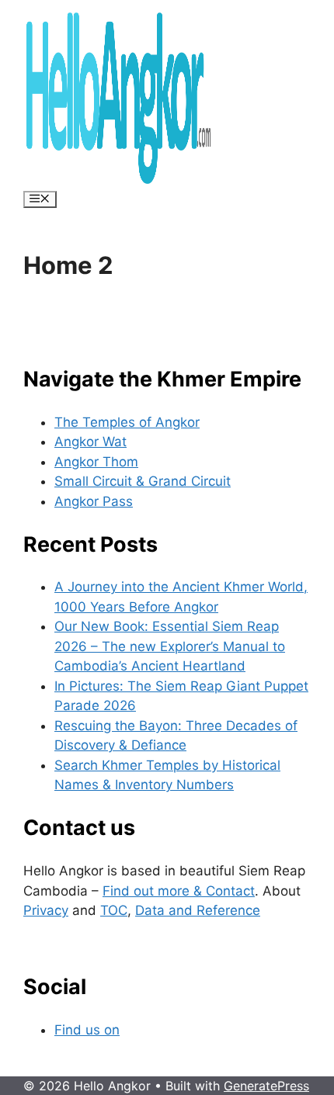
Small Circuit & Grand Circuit (142, 481)
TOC (113, 910)
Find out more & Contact (179, 891)
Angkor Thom (96, 462)
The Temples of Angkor (127, 422)
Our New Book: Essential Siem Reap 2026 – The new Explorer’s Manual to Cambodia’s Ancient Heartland (169, 646)
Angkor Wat (90, 441)
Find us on (87, 1030)
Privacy (45, 910)
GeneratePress (266, 1085)
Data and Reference (197, 910)
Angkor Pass (93, 501)
